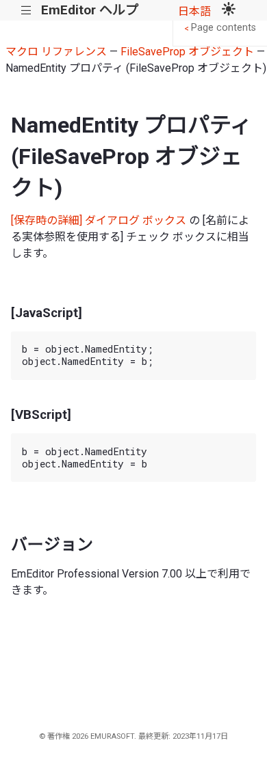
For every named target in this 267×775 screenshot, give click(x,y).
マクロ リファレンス (56, 51)
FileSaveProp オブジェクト (187, 51)
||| (26, 10)
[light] (229, 10)
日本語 (194, 11)
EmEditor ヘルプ (89, 10)
